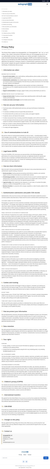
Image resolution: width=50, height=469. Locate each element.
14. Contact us (5, 41)
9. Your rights (4, 30)
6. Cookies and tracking (7, 24)
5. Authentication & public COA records (10, 22)
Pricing (20, 454)
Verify (46, 457)
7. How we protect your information (9, 26)
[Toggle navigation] (47, 4)
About (25, 454)
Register (43, 1)
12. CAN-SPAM (5, 37)
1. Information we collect (7, 11)
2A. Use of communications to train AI (10, 15)
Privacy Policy (28, 467)
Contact (29, 454)
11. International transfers (7, 35)
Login (47, 1)
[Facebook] (23, 461)
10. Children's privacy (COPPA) (8, 33)
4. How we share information (8, 20)
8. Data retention (5, 28)
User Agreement (22, 467)
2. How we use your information (8, 13)
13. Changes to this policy (7, 39)
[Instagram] (26, 461)
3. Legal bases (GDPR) (6, 17)
